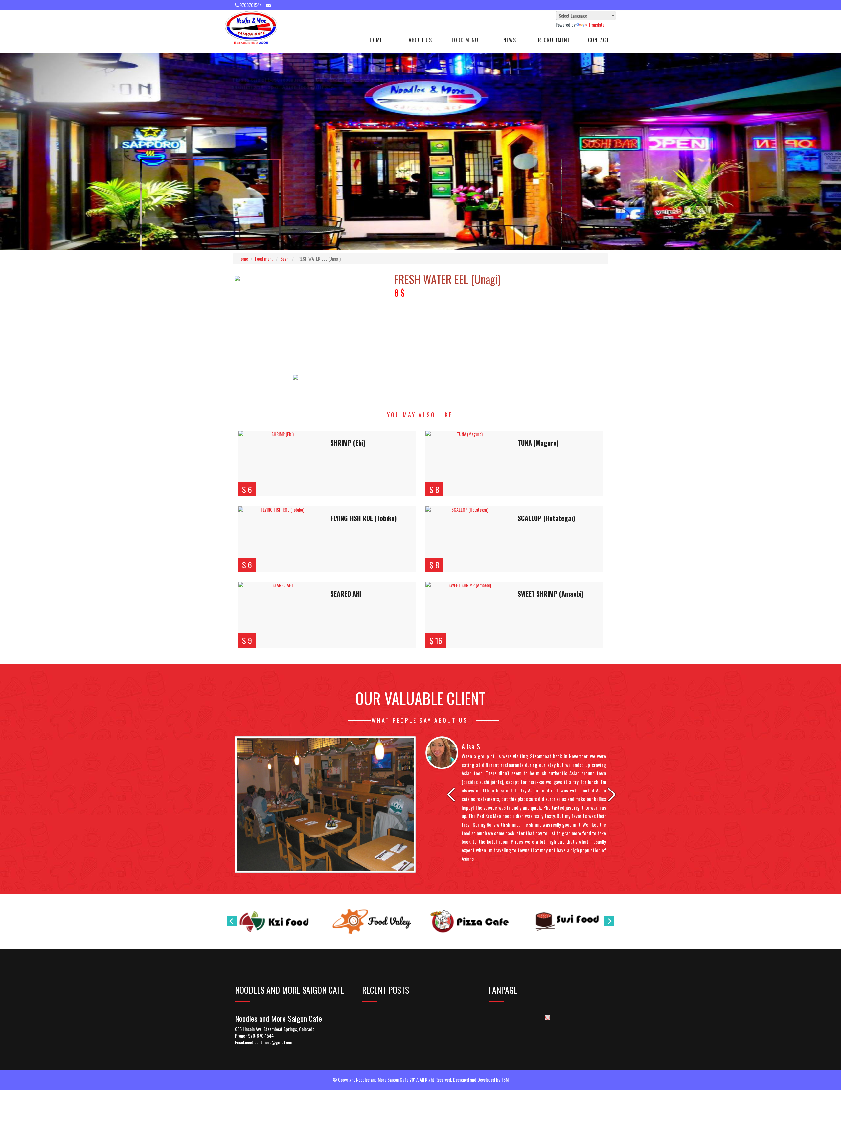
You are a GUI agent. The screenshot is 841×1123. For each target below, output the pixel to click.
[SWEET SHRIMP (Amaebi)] (467, 615)
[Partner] (274, 921)
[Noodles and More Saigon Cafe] (251, 27)
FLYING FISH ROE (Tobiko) (363, 518)
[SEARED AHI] (280, 615)
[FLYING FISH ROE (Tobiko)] (280, 539)
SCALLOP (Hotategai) (546, 518)
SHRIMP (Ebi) (347, 442)
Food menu (264, 258)
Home (376, 40)
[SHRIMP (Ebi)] (280, 463)
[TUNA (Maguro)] (467, 463)
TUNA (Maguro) (538, 442)
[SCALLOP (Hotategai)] (467, 539)
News (509, 40)
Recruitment (554, 40)
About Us (420, 40)
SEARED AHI (345, 594)
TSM (505, 1079)
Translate (596, 24)
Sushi (284, 258)
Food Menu (465, 40)
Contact (598, 40)
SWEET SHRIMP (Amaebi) (550, 594)
